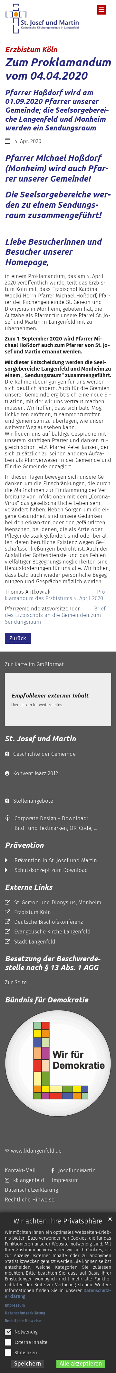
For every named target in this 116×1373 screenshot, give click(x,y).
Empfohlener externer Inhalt (49, 695)
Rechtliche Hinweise (23, 1321)
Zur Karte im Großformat (34, 664)
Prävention (24, 845)
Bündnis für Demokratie (46, 999)
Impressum (15, 1305)
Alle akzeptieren (81, 1363)
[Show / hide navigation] (101, 10)
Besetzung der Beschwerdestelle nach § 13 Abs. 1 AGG (52, 963)
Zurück (17, 638)
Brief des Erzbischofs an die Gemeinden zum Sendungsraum (55, 615)
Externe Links (28, 887)
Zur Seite (16, 982)
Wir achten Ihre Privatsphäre (58, 1221)
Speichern (27, 1363)
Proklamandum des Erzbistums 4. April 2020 (56, 594)
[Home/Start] (43, 18)
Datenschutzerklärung (25, 1313)
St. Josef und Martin (40, 738)
